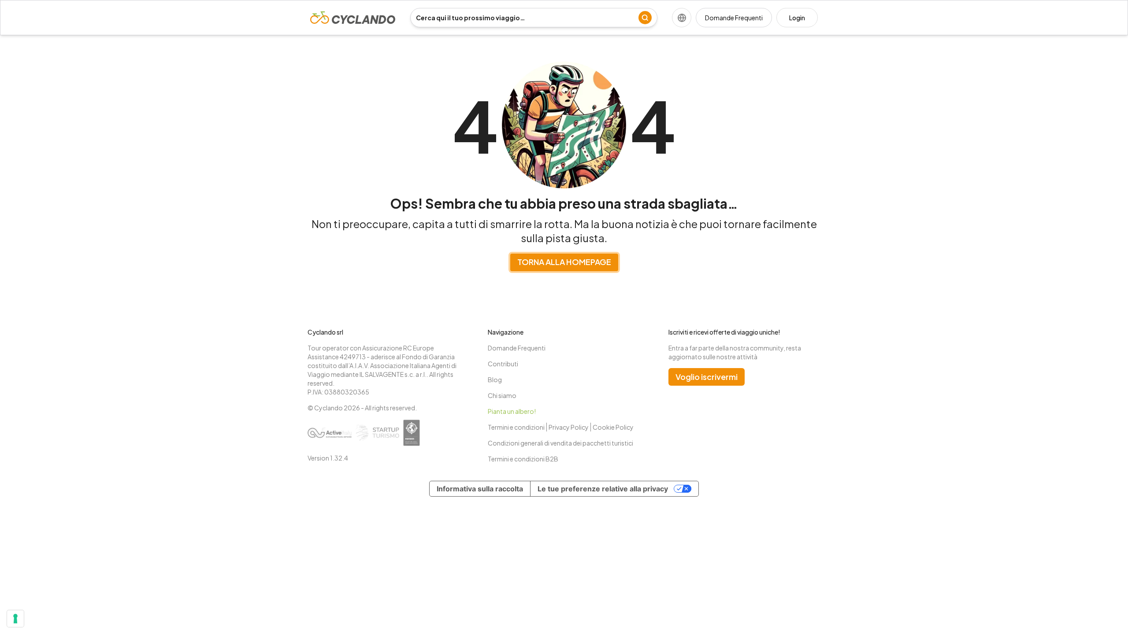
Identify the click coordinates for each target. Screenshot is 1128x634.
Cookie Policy (613, 427)
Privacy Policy (569, 427)
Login (797, 18)
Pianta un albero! (512, 411)
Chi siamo (502, 395)
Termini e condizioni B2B (523, 459)
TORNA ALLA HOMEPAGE (564, 262)
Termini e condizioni (516, 427)
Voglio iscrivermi (706, 377)
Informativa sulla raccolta (480, 488)
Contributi (503, 364)
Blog (495, 379)
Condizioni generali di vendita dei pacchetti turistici (560, 443)
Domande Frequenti (734, 18)
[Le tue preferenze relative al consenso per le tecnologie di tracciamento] (15, 618)
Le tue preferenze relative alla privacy (603, 488)
